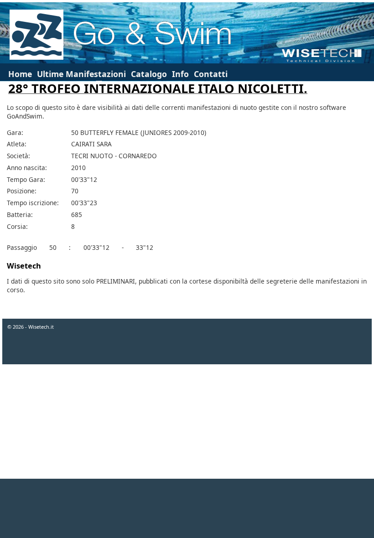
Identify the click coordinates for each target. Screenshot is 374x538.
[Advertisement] (187, 508)
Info (180, 73)
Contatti (211, 73)
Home (20, 73)
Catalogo (149, 73)
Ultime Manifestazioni (81, 73)
